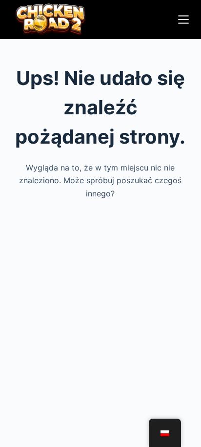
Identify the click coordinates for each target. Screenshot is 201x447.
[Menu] (183, 19)
